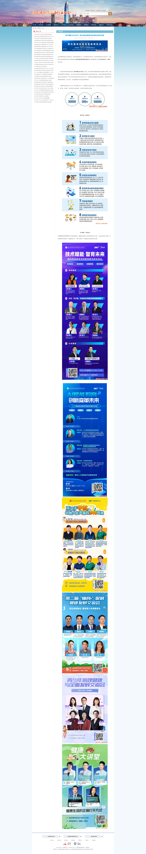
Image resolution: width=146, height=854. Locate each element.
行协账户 (87, 840)
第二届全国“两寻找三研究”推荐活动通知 (42, 94)
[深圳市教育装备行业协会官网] (51, 12)
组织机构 (73, 840)
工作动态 (63, 25)
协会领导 (66, 840)
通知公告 (38, 31)
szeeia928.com (65, 847)
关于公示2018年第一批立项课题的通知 (42, 98)
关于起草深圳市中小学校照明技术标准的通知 (43, 74)
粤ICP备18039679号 (81, 847)
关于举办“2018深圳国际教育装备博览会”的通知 (43, 90)
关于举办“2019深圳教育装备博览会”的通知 (42, 80)
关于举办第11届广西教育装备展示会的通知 (43, 38)
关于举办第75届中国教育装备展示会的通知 (43, 102)
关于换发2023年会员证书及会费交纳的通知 (43, 34)
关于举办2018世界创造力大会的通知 (41, 96)
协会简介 (52, 840)
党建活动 (101, 25)
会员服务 (48, 25)
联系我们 (94, 840)
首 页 (34, 25)
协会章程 (59, 840)
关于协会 (41, 25)
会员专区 (71, 25)
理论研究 (93, 25)
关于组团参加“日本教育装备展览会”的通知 (42, 76)
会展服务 (78, 25)
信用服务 (86, 25)
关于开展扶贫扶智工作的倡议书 (40, 66)
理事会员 (80, 840)
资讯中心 (56, 25)
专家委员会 (109, 25)
